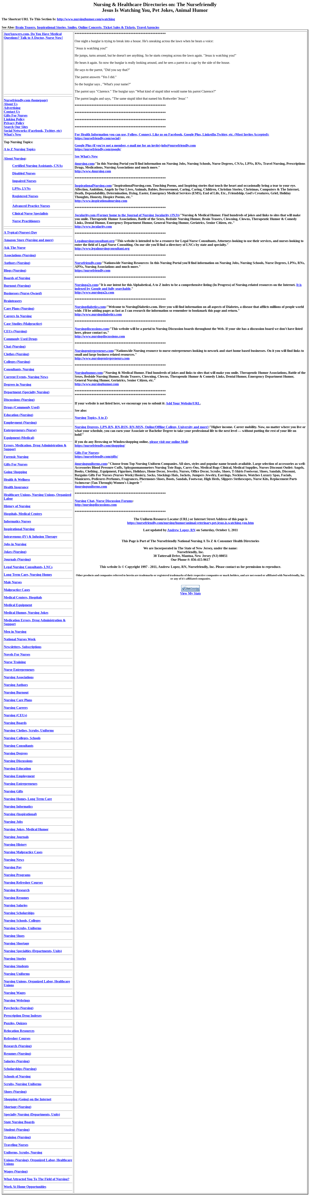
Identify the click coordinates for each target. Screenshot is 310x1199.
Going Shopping (15, 472)
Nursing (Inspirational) (20, 814)
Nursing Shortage (16, 943)
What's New (12, 134)
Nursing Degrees (16, 753)
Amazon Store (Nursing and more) (28, 240)
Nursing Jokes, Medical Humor (26, 829)
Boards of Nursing (17, 278)
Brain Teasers (25, 27)
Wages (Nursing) (16, 1171)
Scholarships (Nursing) (20, 1069)
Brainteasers (13, 301)
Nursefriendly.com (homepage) (26, 100)
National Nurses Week (20, 639)
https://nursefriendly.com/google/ (98, 149)
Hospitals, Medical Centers (23, 514)
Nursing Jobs (13, 821)
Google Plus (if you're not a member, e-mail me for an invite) (117, 145)
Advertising (12, 108)
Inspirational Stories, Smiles (57, 27)
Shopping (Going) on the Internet (27, 1099)
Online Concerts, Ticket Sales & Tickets (106, 27)
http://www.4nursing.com (93, 171)
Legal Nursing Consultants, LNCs (28, 567)
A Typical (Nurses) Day (20, 232)
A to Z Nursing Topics (19, 149)
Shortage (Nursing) (17, 1107)
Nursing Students (16, 966)
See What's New (86, 156)
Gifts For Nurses (15, 115)
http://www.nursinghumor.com (97, 384)
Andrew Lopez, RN (181, 530)
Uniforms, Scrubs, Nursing (23, 1152)
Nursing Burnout (16, 692)
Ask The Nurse (15, 247)
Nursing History (15, 844)
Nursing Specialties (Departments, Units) (33, 951)
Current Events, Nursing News (26, 377)
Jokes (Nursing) (15, 552)
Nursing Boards (15, 723)
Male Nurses (13, 582)
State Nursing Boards (19, 1122)
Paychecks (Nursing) (18, 1008)
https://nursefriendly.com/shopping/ (100, 445)
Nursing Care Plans (18, 700)
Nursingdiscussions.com (92, 329)
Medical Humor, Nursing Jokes (26, 612)
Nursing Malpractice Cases (23, 852)
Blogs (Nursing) (15, 270)
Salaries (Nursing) (17, 1061)
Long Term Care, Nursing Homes (28, 574)
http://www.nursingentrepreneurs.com (102, 358)
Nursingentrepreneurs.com (94, 350)
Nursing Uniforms (17, 974)
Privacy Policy (14, 123)
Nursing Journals (16, 837)
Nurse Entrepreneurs (19, 669)
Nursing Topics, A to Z (91, 417)
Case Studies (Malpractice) (23, 323)
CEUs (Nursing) (15, 331)
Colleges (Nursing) (17, 361)
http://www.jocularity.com (93, 226)
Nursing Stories (15, 958)
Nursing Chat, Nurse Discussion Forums (103, 501)
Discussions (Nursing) (19, 399)
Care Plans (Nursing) (19, 308)
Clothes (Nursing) (16, 354)
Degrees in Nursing (17, 384)
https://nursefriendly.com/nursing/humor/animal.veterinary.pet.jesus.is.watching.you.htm (190, 523)
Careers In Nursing (18, 316)
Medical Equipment (18, 605)
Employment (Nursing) (20, 422)
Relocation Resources (19, 1031)
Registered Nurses (25, 196)
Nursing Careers (16, 707)
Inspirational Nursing (19, 529)
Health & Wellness (17, 479)
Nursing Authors (16, 685)
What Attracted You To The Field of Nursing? (36, 1179)
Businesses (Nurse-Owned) (23, 293)
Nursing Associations (19, 677)
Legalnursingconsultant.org (94, 241)
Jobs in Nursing (15, 544)
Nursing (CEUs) (15, 715)
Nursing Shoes (14, 936)
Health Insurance (16, 487)
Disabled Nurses (23, 173)
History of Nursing (17, 506)
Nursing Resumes (16, 898)
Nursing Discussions (18, 761)
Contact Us (12, 111)
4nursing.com (84, 163)
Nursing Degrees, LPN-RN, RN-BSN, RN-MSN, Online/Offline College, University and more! (141, 427)
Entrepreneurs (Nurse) (20, 430)
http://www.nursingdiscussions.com (100, 336)
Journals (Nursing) (17, 559)
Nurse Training (15, 662)
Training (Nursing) (17, 1137)
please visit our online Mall (168, 442)
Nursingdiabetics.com (90, 307)
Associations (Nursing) (20, 255)
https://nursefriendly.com (92, 270)
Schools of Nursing (17, 1076)
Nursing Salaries (15, 905)
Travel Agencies (148, 27)
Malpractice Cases (17, 590)
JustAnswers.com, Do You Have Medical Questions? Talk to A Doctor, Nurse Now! (33, 35)
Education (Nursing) (18, 415)
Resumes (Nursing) (17, 1053)
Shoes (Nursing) (15, 1091)
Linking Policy (14, 119)
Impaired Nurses (24, 181)
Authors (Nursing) (17, 263)
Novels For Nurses (17, 654)
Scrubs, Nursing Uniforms (22, 1084)
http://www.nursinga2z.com (94, 292)
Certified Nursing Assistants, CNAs (37, 165)
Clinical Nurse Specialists (30, 213)
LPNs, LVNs (21, 188)
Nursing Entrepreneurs (20, 783)
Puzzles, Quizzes (15, 1023)
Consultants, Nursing (19, 369)
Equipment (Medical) (19, 438)
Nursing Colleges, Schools (22, 738)
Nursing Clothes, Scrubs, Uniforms (29, 730)
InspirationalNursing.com (93, 185)
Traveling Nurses (16, 1145)
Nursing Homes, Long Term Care (28, 799)
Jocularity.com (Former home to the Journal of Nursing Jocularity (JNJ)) (127, 215)
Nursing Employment (19, 776)
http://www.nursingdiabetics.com (98, 314)
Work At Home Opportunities (25, 1186)
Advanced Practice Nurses (31, 206)
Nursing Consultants (18, 745)
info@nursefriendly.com (178, 145)
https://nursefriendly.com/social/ (97, 138)
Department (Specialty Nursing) (26, 392)
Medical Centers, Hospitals (23, 597)
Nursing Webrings (17, 1000)
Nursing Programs (17, 875)
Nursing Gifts (13, 791)
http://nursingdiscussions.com (96, 504)
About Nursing (14, 158)
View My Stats (190, 593)
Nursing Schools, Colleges (22, 920)
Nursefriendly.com (88, 263)
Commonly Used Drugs (20, 339)
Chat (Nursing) (15, 346)
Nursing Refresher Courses (23, 882)
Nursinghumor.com (88, 372)
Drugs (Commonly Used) (21, 407)
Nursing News (14, 859)
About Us (11, 104)
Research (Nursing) (18, 1046)
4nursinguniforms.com (91, 463)
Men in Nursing (15, 631)
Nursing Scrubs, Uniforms (22, 928)
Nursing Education (17, 768)
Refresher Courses (17, 1038)
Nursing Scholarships (19, 913)
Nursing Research (17, 890)
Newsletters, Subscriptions (22, 647)
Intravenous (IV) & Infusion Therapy (30, 536)
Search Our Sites (16, 127)
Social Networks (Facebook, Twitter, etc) (33, 130)
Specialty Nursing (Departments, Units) (32, 1114)
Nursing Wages (15, 993)
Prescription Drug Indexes (23, 1015)
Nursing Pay (13, 867)
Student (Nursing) (17, 1129)
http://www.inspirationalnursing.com (101, 201)
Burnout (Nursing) (17, 285)
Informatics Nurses (17, 521)
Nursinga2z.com (86, 285)
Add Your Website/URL (183, 403)
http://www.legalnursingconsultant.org (102, 248)
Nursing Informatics (18, 806)
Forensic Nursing (16, 457)
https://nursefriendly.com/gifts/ (96, 456)
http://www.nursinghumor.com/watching (86, 19)
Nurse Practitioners (26, 221)
